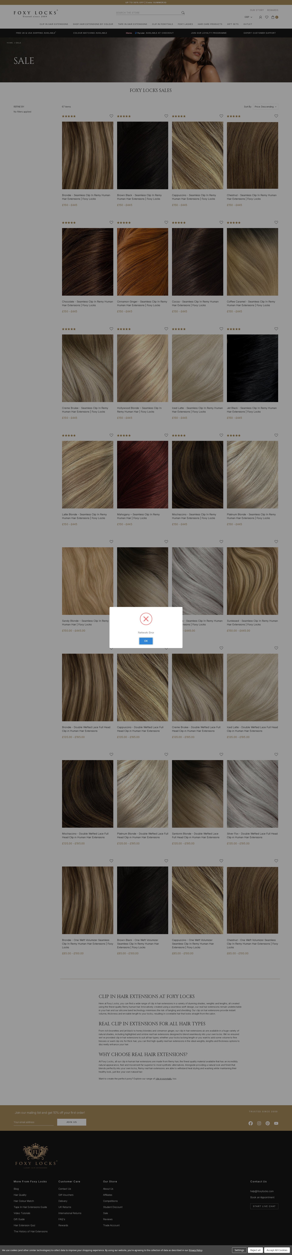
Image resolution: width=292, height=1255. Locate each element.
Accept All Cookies (277, 1250)
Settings (239, 1250)
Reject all (255, 1250)
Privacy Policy (195, 1250)
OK (146, 641)
